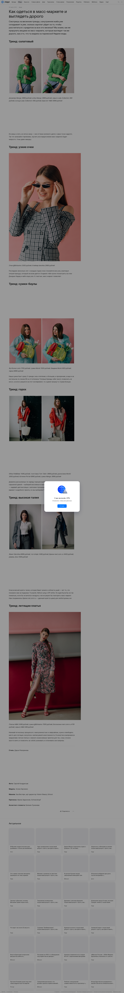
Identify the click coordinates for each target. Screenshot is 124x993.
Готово (62, 506)
